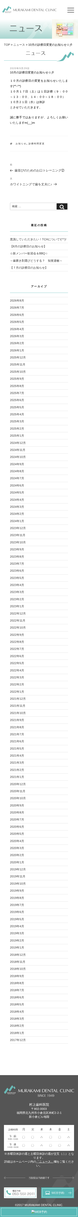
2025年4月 (17, 414)
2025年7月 (17, 393)
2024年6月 (17, 485)
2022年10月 (18, 627)
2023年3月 (17, 592)
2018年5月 (17, 1004)
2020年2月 (17, 855)
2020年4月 (17, 841)
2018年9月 (17, 976)
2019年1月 (17, 947)
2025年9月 (17, 378)
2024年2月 (17, 513)
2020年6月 (17, 826)
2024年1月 (17, 521)
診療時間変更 (36, 143)
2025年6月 (17, 400)
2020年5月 (17, 833)
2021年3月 (17, 762)
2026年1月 (17, 350)
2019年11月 (17, 876)
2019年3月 (17, 933)
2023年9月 (17, 549)
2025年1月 (17, 435)
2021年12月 (18, 698)
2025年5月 (17, 407)
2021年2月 (17, 769)
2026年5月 (17, 321)
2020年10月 (18, 798)
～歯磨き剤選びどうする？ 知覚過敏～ (36, 260)
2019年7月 (17, 905)
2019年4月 (17, 926)
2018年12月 (18, 954)
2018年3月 (17, 1018)
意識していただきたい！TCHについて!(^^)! (38, 239)
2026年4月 (17, 329)
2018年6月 (17, 997)
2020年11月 (17, 791)
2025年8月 (17, 386)
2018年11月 (17, 961)
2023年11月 (17, 535)
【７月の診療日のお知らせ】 (29, 267)
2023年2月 (17, 599)
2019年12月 (18, 869)
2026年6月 (17, 314)
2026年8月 (17, 300)
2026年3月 (17, 336)
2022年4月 (17, 670)
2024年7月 (17, 478)
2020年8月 (17, 812)
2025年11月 (17, 364)
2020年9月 (17, 805)
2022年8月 (17, 641)
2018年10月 (18, 968)
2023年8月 (17, 556)
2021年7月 (17, 734)
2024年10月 (18, 457)
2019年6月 (17, 912)
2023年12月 (18, 528)
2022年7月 (17, 648)
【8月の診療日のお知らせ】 (28, 246)
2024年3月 (17, 506)
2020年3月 (17, 848)
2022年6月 (17, 656)
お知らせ (21, 143)
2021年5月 (17, 748)
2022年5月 (17, 663)
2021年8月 (17, 727)
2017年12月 (18, 1040)
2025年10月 (18, 371)
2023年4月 (17, 585)
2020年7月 (17, 819)
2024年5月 (17, 492)
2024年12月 (18, 442)
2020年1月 (17, 862)
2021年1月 (17, 777)
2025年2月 (17, 428)
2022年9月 (17, 634)
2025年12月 (18, 357)
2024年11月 (17, 450)
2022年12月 (18, 613)
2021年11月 (17, 705)
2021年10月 (18, 713)
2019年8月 (17, 898)
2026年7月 (17, 307)
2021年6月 (17, 741)
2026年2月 (17, 343)
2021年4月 (17, 755)
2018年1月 (17, 1033)
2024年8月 (17, 471)
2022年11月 (17, 620)
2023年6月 (17, 570)
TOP (7, 44)
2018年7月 (17, 990)
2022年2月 (17, 684)
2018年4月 (17, 1011)
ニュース (19, 44)
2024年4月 (17, 499)
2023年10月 (18, 542)
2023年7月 (17, 563)
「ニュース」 (45, 1161)
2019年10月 (18, 883)
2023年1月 (17, 606)
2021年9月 (17, 720)
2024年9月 (17, 464)
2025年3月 (17, 421)
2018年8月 (17, 983)
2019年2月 (17, 940)
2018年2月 (17, 1025)
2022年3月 (17, 677)
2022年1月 (17, 691)
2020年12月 (18, 784)
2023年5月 (17, 578)
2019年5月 (17, 919)
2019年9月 (17, 890)
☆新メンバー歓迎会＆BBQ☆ (29, 253)
